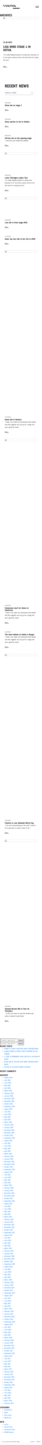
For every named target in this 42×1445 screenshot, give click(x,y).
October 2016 (8, 1382)
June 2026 (7, 1083)
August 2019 (8, 1295)
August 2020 (8, 1267)
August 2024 (8, 1141)
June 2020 (7, 1272)
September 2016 (9, 1385)
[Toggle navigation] (37, 8)
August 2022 (8, 1204)
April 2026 (7, 1088)
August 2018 (8, 1324)
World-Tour (7, 1418)
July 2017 (7, 1359)
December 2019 (9, 1288)
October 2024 (8, 1135)
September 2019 (9, 1293)
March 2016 (8, 1401)
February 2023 (9, 1188)
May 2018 (7, 1332)
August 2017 (8, 1356)
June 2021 (7, 1240)
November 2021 (9, 1227)
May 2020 (7, 1274)
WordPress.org (8, 1432)
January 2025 (8, 1127)
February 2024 (9, 1156)
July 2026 (7, 1080)
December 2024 (9, 1130)
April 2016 (7, 1398)
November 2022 (9, 1196)
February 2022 (9, 1219)
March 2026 (8, 1091)
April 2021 (7, 1246)
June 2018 (7, 1330)
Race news (7, 1415)
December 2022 (9, 1193)
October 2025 (8, 1104)
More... (7, 110)
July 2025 (7, 1112)
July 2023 (7, 1175)
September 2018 (9, 1322)
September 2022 (9, 1201)
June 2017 (7, 1361)
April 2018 (7, 1335)
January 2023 (8, 1190)
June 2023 (7, 1177)
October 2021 (8, 1230)
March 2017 (8, 1369)
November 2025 (9, 1101)
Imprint (38, 1441)
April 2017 (7, 1366)
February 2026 (9, 1093)
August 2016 (8, 1387)
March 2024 (8, 1154)
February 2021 (9, 1251)
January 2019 (8, 1314)
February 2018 (9, 1340)
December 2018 (9, 1316)
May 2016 (7, 1395)
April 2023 (7, 1183)
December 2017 (9, 1345)
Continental (8, 1410)
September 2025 (9, 1106)
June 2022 (7, 1209)
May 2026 (7, 1085)
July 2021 (7, 1238)
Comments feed (9, 1429)
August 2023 (8, 1172)
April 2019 (7, 1306)
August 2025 (8, 1109)
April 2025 (7, 1119)
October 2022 (8, 1198)
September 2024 (9, 1138)
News (6, 1412)
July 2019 (7, 1298)
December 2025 (9, 1098)
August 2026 (8, 1077)
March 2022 (8, 1217)
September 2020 (9, 1264)
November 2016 (9, 1380)
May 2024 (7, 1148)
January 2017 (8, 1374)
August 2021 (8, 1235)
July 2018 (7, 1327)
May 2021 (7, 1243)
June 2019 (7, 1301)
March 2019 (8, 1309)
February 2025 (9, 1125)
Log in (6, 1424)
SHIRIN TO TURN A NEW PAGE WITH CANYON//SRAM (21, 1049)
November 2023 (9, 1164)
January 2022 (8, 1222)
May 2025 (7, 1117)
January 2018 (8, 1343)
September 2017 (9, 1353)
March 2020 (8, 1280)
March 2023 (8, 1185)
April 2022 (7, 1214)
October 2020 (8, 1261)
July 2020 (7, 1269)
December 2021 (9, 1225)
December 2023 (9, 1162)
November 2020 (9, 1259)
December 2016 (9, 1377)
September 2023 (9, 1169)
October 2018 (8, 1319)
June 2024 (7, 1146)
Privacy (33, 1441)
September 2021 (9, 1232)
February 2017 (9, 1372)
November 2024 (9, 1133)
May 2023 (7, 1180)
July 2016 (7, 1390)
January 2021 (8, 1253)
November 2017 (9, 1348)
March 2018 (8, 1338)
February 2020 (9, 1282)
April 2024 (7, 1151)
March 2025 (8, 1122)
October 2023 (8, 1167)
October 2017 (8, 1351)
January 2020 (8, 1285)
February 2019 (9, 1311)
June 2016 (7, 1393)
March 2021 (8, 1248)
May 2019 (7, 1303)
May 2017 (7, 1364)
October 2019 (8, 1290)
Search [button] (21, 1040)
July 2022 (7, 1206)
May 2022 (7, 1211)
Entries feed (8, 1427)
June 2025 (7, 1114)
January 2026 (8, 1096)
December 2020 (9, 1256)
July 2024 (7, 1143)
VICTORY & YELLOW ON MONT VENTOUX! (17, 1067)
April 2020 (7, 1277)
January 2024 (8, 1159)
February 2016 (9, 1403)
